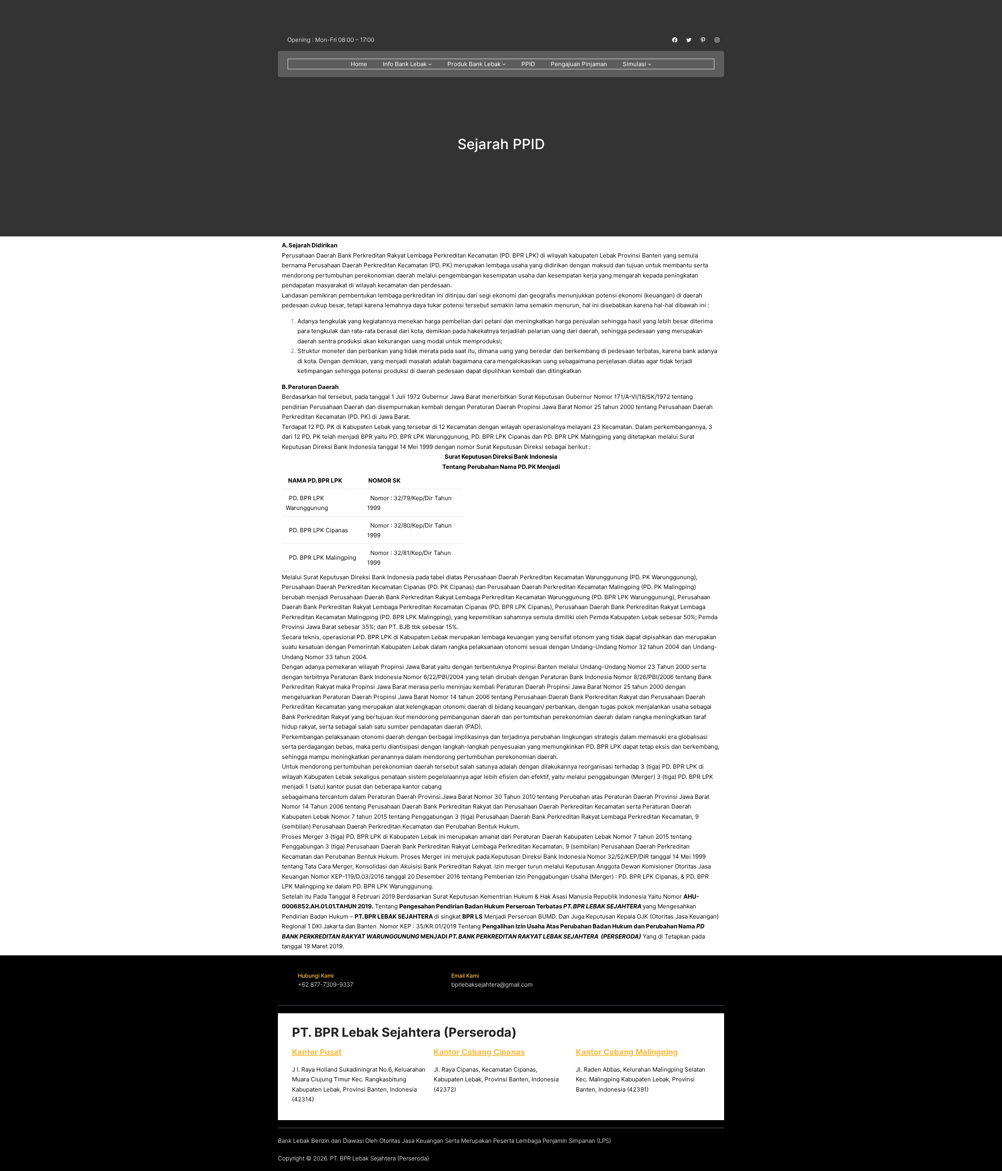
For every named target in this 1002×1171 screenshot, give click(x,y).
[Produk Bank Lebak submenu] (504, 64)
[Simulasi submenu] (649, 64)
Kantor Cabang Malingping (627, 1052)
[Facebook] (675, 40)
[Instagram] (717, 40)
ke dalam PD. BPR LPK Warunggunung (379, 886)
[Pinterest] (703, 40)
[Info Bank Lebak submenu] (430, 64)
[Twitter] (689, 40)
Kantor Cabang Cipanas (479, 1052)
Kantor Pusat (317, 1052)
